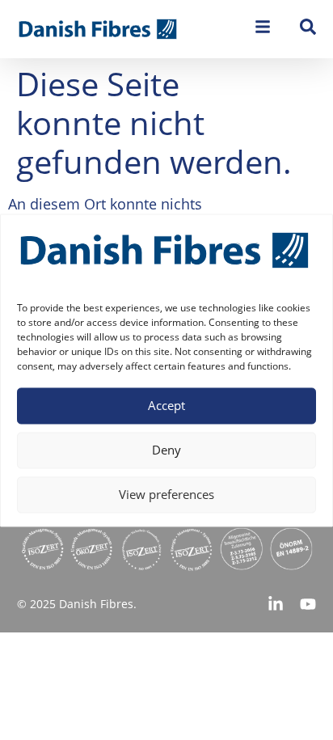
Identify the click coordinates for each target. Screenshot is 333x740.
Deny (166, 450)
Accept (166, 406)
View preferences (166, 495)
